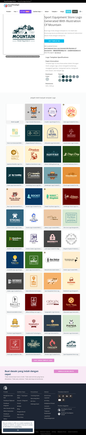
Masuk (75, 11)
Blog (18, 409)
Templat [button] (54, 11)
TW (58, 52)
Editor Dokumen (8, 411)
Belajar (19, 406)
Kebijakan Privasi (49, 403)
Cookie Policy (18, 426)
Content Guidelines (73, 431)
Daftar (68, 11)
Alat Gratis (20, 414)
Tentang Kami (35, 395)
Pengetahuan (21, 411)
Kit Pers (33, 401)
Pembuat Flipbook (9, 400)
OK (18, 430)
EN (56, 52)
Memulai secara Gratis (66, 371)
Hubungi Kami (35, 404)
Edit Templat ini (54, 41)
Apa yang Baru (35, 398)
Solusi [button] (46, 11)
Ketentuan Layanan (45, 431)
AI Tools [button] (24, 11)
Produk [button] (8, 11)
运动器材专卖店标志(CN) (74, 50)
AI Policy (46, 400)
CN (60, 52)
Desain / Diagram (22, 400)
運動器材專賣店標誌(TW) (59, 50)
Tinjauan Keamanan (45, 433)
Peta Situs (20, 417)
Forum (19, 403)
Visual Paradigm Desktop (24, 1)
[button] (16, 11)
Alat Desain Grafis (9, 408)
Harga (62, 11)
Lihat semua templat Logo (43, 360)
